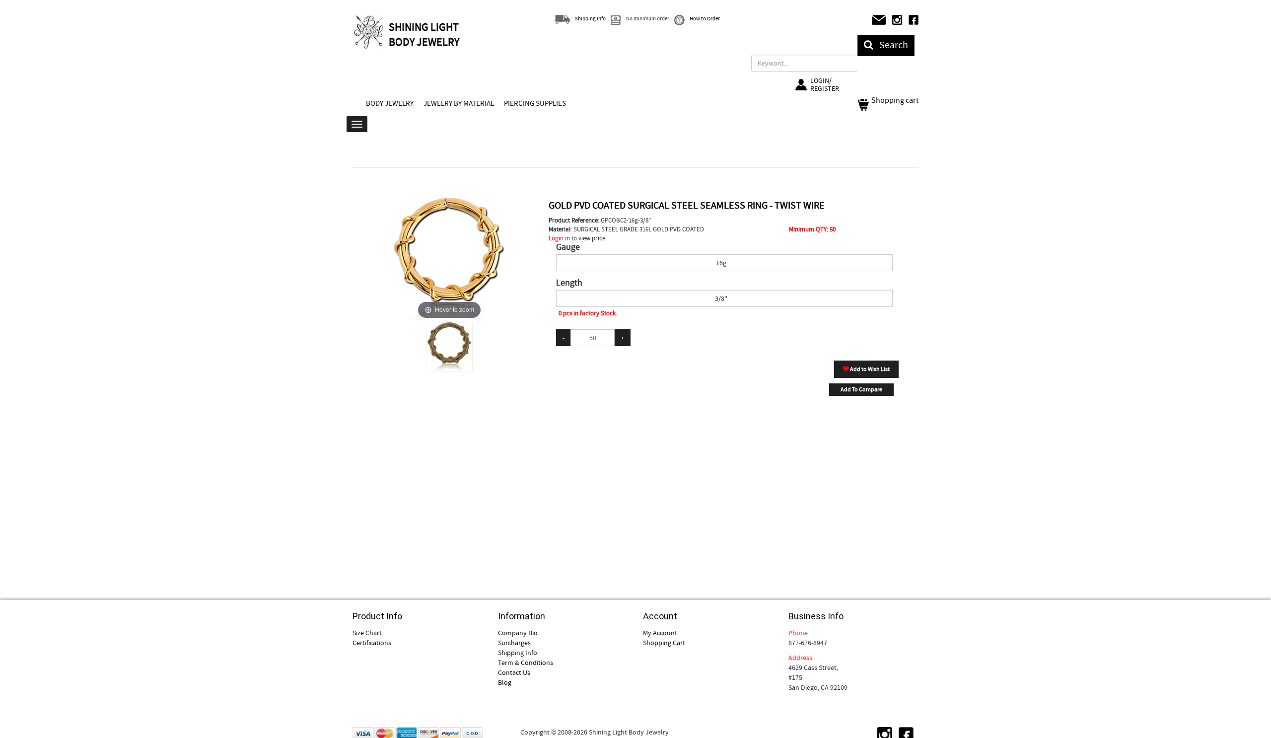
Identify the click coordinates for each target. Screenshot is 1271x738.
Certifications (372, 642)
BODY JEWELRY (390, 103)
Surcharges (514, 642)
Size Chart (367, 632)
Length (569, 283)
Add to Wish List (869, 369)
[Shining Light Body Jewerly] (369, 32)
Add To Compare (861, 389)
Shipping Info (517, 652)
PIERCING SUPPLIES (535, 103)
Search (890, 45)
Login (556, 238)
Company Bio (518, 632)
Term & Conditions (525, 662)
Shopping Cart (664, 642)
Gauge (568, 247)
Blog (504, 682)
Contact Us (514, 672)
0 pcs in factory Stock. (588, 313)
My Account (660, 632)
